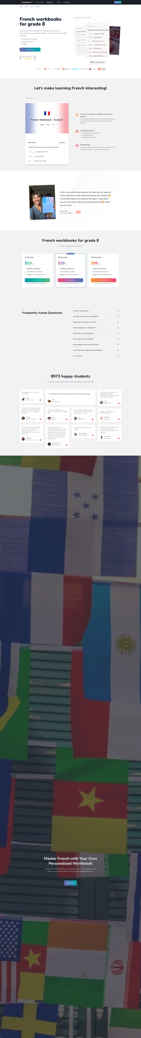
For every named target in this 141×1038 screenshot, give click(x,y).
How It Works (40, 2)
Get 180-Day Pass (103, 280)
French (26, 6)
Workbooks (49, 2)
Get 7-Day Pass (37, 280)
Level (31, 6)
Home (21, 6)
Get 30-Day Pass (70, 280)
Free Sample (66, 2)
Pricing (59, 2)
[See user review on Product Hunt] (40, 400)
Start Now (117, 2)
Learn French (70, 883)
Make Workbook (30, 49)
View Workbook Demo (98, 62)
